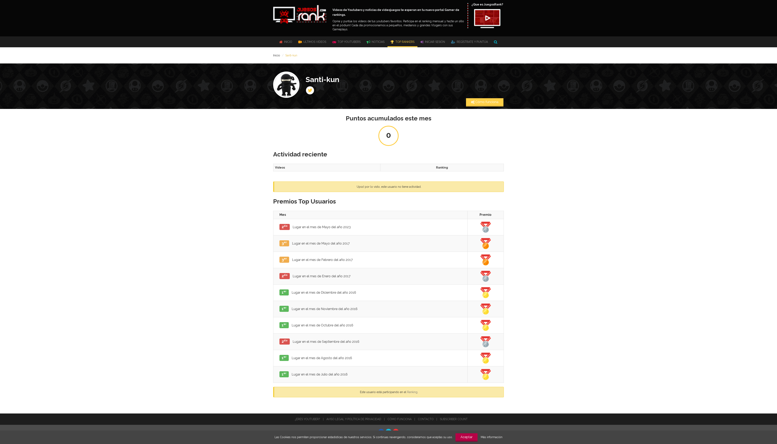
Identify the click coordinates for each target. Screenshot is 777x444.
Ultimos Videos (314, 41)
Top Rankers (404, 41)
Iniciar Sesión (434, 41)
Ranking (412, 392)
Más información (491, 437)
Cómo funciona (486, 102)
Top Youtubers (349, 41)
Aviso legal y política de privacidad (353, 419)
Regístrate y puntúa (472, 41)
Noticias (377, 41)
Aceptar (466, 437)
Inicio (287, 41)
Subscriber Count (454, 419)
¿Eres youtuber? (307, 419)
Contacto (426, 419)
